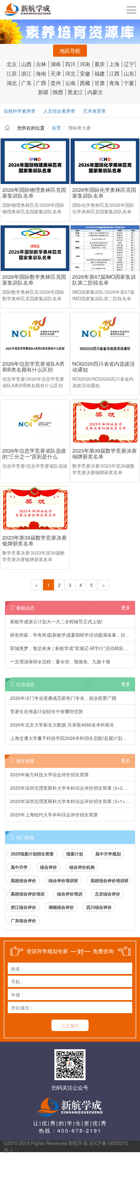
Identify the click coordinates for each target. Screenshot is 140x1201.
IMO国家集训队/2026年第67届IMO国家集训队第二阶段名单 (103, 295)
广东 (26, 83)
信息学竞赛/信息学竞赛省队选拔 (34, 465)
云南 (70, 83)
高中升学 (19, 867)
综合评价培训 (69, 894)
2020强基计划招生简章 (32, 854)
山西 (26, 64)
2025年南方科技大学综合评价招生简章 (49, 774)
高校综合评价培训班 (110, 880)
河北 (70, 73)
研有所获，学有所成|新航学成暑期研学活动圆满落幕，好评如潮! (72, 634)
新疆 (43, 92)
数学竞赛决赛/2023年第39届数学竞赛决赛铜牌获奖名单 (103, 468)
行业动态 (72, 684)
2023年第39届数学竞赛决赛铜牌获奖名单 (104, 453)
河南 (85, 64)
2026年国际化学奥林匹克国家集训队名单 (104, 192)
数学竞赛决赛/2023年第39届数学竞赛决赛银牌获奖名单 (33, 555)
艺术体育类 (94, 110)
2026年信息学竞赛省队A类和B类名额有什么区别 (33, 366)
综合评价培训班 (63, 880)
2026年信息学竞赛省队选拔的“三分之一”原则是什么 (34, 453)
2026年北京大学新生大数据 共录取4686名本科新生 (62, 724)
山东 (129, 73)
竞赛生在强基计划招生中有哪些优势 (46, 711)
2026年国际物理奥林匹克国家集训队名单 (34, 192)
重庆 (99, 64)
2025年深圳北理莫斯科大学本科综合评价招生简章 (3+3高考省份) (72, 787)
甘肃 (99, 83)
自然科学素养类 (19, 110)
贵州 (55, 83)
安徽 (85, 73)
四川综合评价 (99, 907)
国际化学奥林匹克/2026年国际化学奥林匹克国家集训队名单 (103, 208)
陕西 (58, 92)
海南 (41, 73)
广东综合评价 (23, 920)
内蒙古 (95, 92)
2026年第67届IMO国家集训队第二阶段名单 (104, 279)
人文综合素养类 (59, 110)
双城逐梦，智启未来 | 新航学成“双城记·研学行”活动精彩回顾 (71, 648)
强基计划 (74, 854)
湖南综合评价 (61, 907)
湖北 (12, 83)
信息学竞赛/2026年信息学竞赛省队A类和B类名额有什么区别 (33, 382)
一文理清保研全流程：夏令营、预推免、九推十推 (60, 661)
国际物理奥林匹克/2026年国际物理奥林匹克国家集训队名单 (33, 208)
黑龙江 (75, 92)
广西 (41, 83)
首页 (56, 127)
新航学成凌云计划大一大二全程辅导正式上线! (56, 621)
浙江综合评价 (23, 907)
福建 (99, 73)
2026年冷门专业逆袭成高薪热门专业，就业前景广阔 (63, 698)
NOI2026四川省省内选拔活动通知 (103, 366)
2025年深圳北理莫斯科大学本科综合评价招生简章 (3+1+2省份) (72, 801)
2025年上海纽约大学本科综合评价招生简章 (54, 814)
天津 (55, 73)
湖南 (55, 64)
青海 (114, 83)
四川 (70, 64)
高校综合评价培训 (28, 894)
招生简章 (72, 760)
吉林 (41, 64)
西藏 (85, 83)
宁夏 (129, 83)
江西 (114, 73)
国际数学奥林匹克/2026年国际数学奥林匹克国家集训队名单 (33, 295)
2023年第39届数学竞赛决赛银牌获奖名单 (34, 540)
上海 (114, 64)
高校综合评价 (23, 880)
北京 (12, 64)
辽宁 (129, 64)
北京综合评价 (107, 894)
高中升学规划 (108, 854)
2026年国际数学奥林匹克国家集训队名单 (34, 279)
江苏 (12, 73)
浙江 (26, 73)
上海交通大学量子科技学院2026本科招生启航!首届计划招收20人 (72, 738)
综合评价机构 (82, 867)
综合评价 (48, 867)
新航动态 (72, 607)
